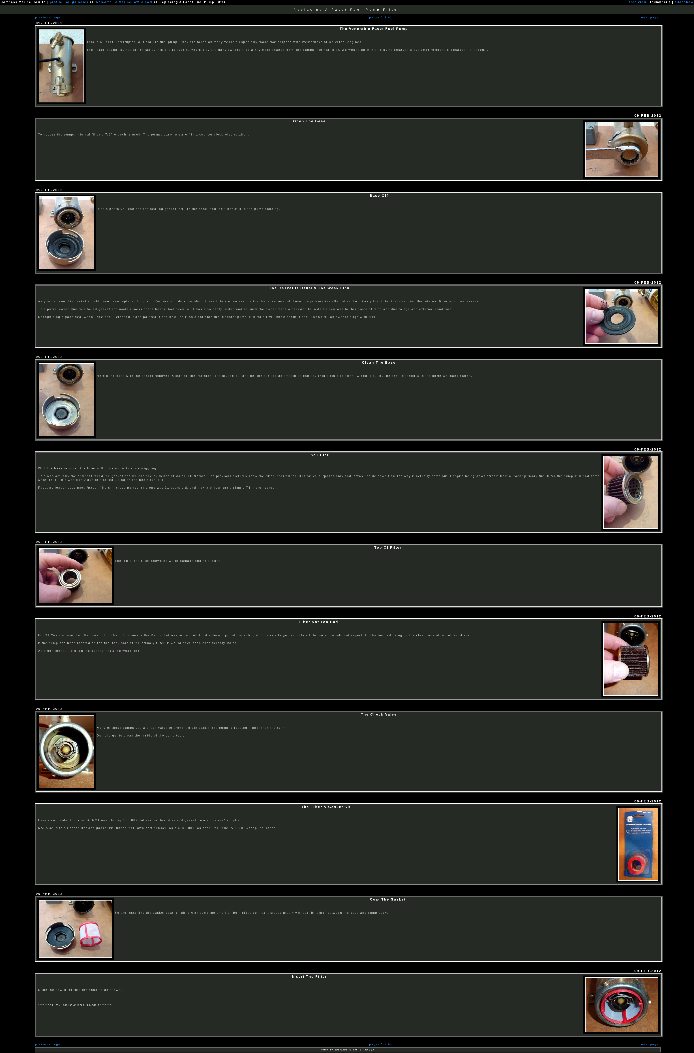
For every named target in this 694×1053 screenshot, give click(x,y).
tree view (637, 2)
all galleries (77, 2)
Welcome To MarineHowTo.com (124, 2)
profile (56, 2)
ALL (391, 17)
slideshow (684, 2)
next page (650, 17)
